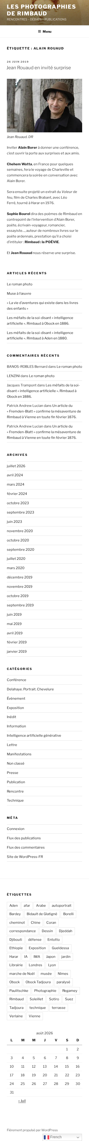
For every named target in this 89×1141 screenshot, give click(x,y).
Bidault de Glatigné (42, 914)
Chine (35, 923)
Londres (35, 965)
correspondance (22, 931)
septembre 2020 (20, 550)
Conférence (16, 680)
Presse (12, 773)
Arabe (41, 906)
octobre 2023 (18, 503)
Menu (47, 31)
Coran (51, 923)
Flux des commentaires (26, 847)
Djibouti (15, 940)
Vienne (34, 1016)
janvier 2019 (17, 652)
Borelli (68, 914)
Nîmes (63, 974)
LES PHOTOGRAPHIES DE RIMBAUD (41, 10)
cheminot (17, 923)
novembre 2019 (19, 587)
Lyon (52, 965)
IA (26, 957)
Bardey (15, 914)
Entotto (53, 940)
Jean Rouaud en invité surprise (38, 67)
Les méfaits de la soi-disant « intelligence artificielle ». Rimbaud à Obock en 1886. (43, 391)
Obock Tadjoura (38, 982)
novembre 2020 (20, 531)
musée (46, 974)
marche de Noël (22, 974)
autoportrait (61, 906)
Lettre (12, 745)
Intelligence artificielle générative (34, 736)
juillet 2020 (16, 559)
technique (37, 1008)
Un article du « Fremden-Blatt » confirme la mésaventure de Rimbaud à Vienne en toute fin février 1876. (44, 411)
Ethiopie (16, 948)
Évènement (16, 698)
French (55, 1137)
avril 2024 (15, 475)
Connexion (15, 829)
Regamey (69, 991)
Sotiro (54, 999)
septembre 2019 (20, 605)
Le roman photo (19, 284)
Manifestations (19, 754)
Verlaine (16, 1016)
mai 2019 (14, 624)
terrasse (58, 1008)
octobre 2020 (18, 540)
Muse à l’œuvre (19, 293)
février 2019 (17, 642)
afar (27, 906)
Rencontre (15, 791)
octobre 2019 (18, 596)
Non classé (15, 763)
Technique (15, 800)
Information (16, 726)
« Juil (22, 1101)
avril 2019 (15, 633)
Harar (13, 957)
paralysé (63, 982)
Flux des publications (24, 838)
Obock (14, 982)
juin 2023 (14, 522)
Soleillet (36, 999)
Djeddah (65, 931)
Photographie (45, 991)
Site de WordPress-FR (25, 857)
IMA (37, 957)
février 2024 (17, 494)
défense (35, 940)
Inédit (11, 717)
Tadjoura (16, 1008)
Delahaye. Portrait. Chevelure (30, 689)
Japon (50, 957)
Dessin (47, 931)
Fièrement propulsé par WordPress (32, 1130)
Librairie (16, 965)
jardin (66, 957)
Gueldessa (60, 948)
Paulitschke (18, 991)
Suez (69, 999)
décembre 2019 (19, 577)
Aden (13, 906)
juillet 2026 (16, 466)
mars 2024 (15, 484)
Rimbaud (16, 999)
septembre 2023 (20, 512)
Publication (16, 782)
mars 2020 (15, 568)
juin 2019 (14, 614)
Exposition (15, 708)
